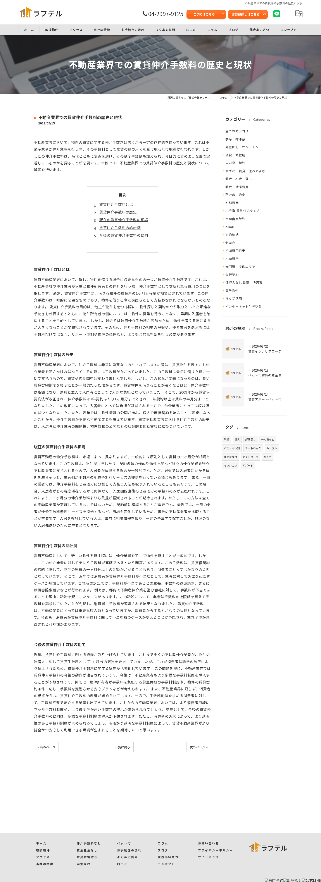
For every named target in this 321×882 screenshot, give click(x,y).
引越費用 (232, 202)
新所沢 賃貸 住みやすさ (245, 171)
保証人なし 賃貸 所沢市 (243, 282)
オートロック (253, 448)
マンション (230, 465)
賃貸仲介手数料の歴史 (118, 212)
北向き (230, 242)
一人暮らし (267, 439)
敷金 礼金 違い (238, 178)
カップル (271, 448)
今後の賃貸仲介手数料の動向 (123, 235)
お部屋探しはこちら (246, 14)
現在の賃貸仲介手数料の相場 (123, 219)
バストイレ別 (232, 448)
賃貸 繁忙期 (235, 155)
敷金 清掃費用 (237, 186)
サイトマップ (208, 857)
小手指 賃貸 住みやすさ (242, 210)
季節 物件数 (235, 139)
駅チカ (268, 457)
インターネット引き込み (243, 306)
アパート (247, 465)
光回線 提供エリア (240, 266)
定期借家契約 (235, 218)
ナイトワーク (250, 457)
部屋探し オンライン (242, 147)
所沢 (226, 439)
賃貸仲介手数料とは (116, 204)
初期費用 (232, 258)
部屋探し (250, 439)
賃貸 (237, 439)
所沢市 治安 (235, 194)
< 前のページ (46, 747)
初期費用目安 (235, 250)
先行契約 (232, 274)
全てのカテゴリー (238, 131)
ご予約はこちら (204, 14)
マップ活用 (233, 298)
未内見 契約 (235, 162)
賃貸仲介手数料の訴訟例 (120, 227)
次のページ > (199, 747)
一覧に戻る (122, 747)
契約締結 (232, 234)
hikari (229, 226)
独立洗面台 (230, 457)
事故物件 (232, 290)
